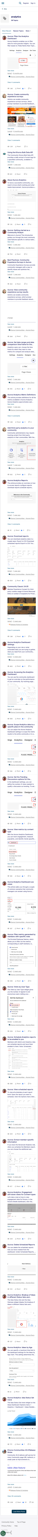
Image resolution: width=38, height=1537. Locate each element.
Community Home (8, 1522)
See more (10, 70)
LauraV (9, 131)
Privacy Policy (6, 1526)
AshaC (9, 73)
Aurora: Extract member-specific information (20, 1141)
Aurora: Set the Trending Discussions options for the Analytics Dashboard (18, 778)
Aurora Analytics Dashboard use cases (20, 883)
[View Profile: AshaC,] (4, 38)
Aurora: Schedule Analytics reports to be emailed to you (21, 1038)
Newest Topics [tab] (18, 31)
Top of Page (21, 1522)
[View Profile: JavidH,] (4, 154)
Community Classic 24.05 (17, 586)
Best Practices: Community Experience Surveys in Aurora (19, 261)
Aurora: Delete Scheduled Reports (21, 1245)
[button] (29, 88)
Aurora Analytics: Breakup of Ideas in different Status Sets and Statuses (21, 1296)
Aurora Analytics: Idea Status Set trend (20, 1399)
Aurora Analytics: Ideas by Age (19, 1347)
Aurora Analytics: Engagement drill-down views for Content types (21, 1193)
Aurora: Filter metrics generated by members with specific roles (21, 935)
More (27, 31)
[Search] (20, 3)
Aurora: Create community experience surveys (18, 95)
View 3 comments (13, 140)
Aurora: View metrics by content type (20, 830)
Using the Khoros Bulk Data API (20, 152)
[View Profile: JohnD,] (4, 1452)
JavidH (9, 164)
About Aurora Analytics (16, 180)
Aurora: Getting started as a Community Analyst (18, 231)
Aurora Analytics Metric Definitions (21, 395)
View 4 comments (13, 82)
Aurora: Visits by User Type (18, 987)
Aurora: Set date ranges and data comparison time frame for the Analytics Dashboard (20, 343)
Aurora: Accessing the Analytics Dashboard (20, 673)
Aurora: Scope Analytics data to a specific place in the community (20, 725)
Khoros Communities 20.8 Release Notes (21, 1451)
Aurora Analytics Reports (17, 480)
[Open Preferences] (3, 1533)
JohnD (9, 1487)
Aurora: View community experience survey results (17, 291)
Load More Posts (19, 1511)
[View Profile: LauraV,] (4, 96)
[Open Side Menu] (3, 3)
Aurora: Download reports (18, 536)
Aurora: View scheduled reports (20, 1089)
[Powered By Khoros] (19, 1532)
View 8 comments (13, 630)
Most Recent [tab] (6, 31)
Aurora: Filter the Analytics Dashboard (18, 37)
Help (16, 1526)
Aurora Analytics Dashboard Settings (18, 643)
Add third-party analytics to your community (20, 429)
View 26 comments (14, 1496)
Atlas (5, 9)
